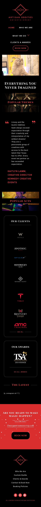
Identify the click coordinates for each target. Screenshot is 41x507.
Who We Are (20, 471)
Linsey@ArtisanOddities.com (20, 426)
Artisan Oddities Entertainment (20, 12)
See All (20, 332)
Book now (20, 435)
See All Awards (20, 372)
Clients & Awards (20, 479)
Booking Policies (20, 486)
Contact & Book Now (20, 483)
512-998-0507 (20, 421)
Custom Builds (20, 475)
